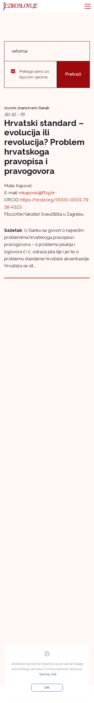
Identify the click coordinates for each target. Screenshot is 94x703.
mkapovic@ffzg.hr (37, 192)
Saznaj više (47, 674)
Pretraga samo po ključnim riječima (34, 74)
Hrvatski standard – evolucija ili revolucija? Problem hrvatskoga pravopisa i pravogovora (44, 147)
